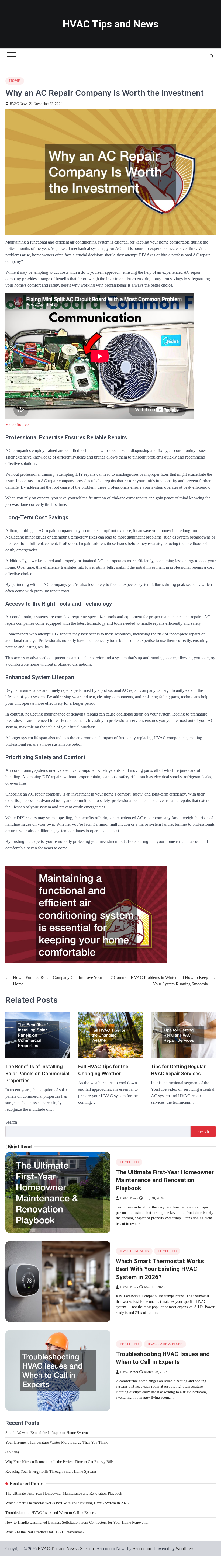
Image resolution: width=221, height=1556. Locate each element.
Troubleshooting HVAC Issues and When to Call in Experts (50, 1513)
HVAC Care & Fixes (164, 1344)
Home (14, 81)
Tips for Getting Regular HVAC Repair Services (178, 1070)
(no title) (12, 1452)
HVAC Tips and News (110, 24)
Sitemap (87, 1548)
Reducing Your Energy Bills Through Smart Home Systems (50, 1472)
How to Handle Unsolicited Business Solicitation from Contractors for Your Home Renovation (77, 1522)
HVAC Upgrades (134, 1251)
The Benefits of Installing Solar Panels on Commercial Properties (37, 1073)
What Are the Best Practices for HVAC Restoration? (44, 1532)
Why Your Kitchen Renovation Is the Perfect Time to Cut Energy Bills (59, 1462)
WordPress (185, 1548)
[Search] (212, 56)
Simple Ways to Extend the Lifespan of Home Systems (47, 1433)
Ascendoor (142, 1548)
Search (11, 1122)
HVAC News (18, 104)
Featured (129, 1162)
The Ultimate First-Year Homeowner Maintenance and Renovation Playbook (165, 1180)
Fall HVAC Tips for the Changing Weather (103, 1070)
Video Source (17, 424)
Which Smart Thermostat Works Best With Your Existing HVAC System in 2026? (160, 1269)
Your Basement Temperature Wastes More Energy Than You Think (56, 1442)
